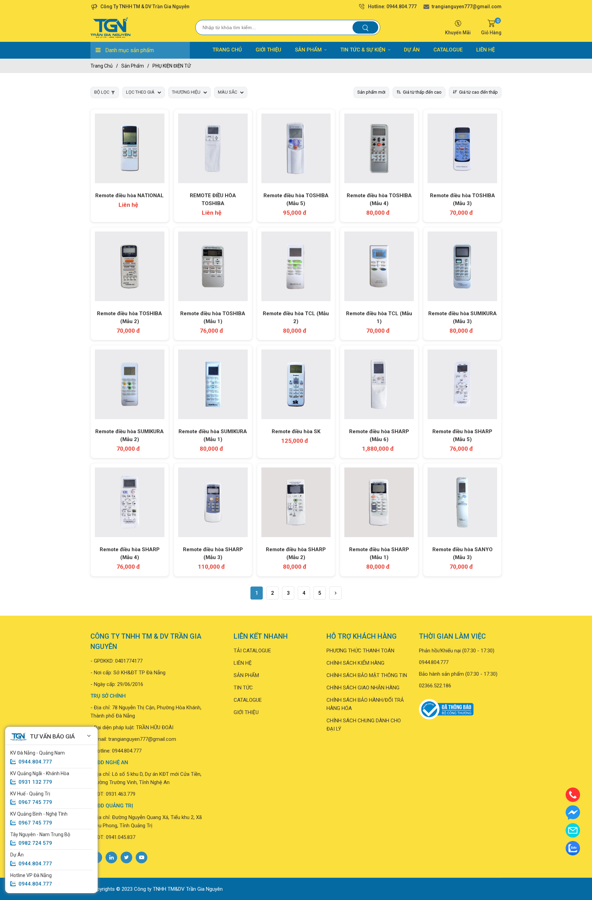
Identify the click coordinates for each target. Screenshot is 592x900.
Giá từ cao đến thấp (478, 92)
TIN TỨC (243, 688)
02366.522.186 (435, 686)
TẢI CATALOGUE (252, 651)
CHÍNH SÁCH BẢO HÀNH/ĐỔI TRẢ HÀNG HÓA (365, 704)
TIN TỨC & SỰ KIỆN (362, 50)
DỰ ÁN (412, 50)
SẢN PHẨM (308, 50)
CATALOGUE (448, 50)
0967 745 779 (35, 802)
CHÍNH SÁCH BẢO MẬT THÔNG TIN (366, 675)
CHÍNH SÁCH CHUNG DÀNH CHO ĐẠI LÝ (363, 725)
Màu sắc (227, 92)
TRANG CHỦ (227, 50)
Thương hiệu (186, 92)
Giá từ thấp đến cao (422, 92)
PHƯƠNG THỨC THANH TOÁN (360, 651)
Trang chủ (101, 66)
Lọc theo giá (140, 92)
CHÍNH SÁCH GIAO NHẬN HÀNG (362, 688)
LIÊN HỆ (485, 50)
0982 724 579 (35, 843)
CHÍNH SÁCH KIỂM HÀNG (355, 663)
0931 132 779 (35, 782)
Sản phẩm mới (371, 92)
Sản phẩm (132, 66)
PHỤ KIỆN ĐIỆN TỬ (171, 66)
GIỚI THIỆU (268, 50)
